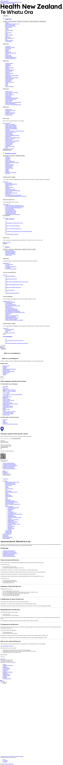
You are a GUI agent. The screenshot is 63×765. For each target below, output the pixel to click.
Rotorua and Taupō (9, 165)
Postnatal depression (9, 134)
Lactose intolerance (11, 522)
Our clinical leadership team (10, 266)
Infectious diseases (9, 34)
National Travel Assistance (10, 213)
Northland (7, 163)
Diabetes (7, 29)
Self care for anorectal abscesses (9, 468)
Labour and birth (8, 133)
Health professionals (18, 2)
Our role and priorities (9, 250)
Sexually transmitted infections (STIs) (12, 504)
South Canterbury (8, 166)
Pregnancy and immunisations (11, 128)
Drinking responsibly (9, 73)
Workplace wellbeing (9, 86)
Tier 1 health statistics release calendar (12, 305)
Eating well (7, 74)
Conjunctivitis (8, 51)
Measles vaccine (8, 91)
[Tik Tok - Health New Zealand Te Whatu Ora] (1, 753)
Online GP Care (6, 242)
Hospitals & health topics (5, 2)
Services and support (7, 678)
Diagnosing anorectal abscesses (9, 466)
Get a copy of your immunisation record (13, 104)
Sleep (6, 85)
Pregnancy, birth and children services (12, 137)
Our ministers (8, 267)
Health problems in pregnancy (11, 127)
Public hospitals (8, 182)
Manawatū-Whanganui (9, 161)
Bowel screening (8, 93)
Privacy (4, 759)
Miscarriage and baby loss (10, 132)
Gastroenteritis (10, 515)
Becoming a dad (8, 139)
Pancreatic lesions (11, 526)
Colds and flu (8, 46)
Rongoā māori (8, 55)
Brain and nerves (8, 27)
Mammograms (8, 65)
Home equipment (8, 56)
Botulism (9, 510)
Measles (7, 50)
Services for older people (10, 189)
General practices (8, 185)
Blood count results (9, 63)
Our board (7, 265)
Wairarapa (7, 171)
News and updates (6, 668)
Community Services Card (10, 212)
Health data (24, 249)
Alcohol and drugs (9, 143)
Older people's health (9, 38)
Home (4, 470)
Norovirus (10, 525)
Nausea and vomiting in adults (14, 524)
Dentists (7, 186)
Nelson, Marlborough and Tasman (12, 162)
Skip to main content (4, 1)
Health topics (5, 15)
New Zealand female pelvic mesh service (13, 195)
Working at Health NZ (9, 329)
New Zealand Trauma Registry (11, 309)
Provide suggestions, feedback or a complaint (14, 320)
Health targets (6, 263)
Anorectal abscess (11, 508)
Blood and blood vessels (10, 24)
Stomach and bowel (9, 40)
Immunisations (25, 21)
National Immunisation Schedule (11, 97)
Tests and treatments (12, 21)
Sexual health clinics (9, 187)
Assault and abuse (8, 144)
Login (3, 347)
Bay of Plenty (8, 158)
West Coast (7, 173)
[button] (2, 656)
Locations (5, 676)
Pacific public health (9, 78)
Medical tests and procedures (11, 57)
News (4, 275)
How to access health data (10, 304)
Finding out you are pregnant (11, 125)
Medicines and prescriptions (10, 52)
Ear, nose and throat (9, 30)
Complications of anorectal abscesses (10, 465)
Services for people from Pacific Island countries (14, 206)
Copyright (5, 761)
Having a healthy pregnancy (10, 126)
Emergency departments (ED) (11, 184)
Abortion (7, 66)
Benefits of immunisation (10, 103)
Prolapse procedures (9, 67)
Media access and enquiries (10, 316)
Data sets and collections (10, 302)
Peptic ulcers (10, 527)
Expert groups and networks (10, 268)
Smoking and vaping (9, 82)
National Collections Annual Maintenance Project (15, 312)
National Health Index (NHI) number (12, 214)
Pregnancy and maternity (33, 21)
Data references (8, 313)
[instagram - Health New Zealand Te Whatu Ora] (1, 686)
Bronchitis (7, 49)
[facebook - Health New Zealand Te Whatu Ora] (1, 684)
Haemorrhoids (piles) (12, 516)
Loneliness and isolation (10, 146)
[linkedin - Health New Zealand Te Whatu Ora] (1, 688)
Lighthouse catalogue (9, 307)
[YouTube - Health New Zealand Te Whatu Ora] (1, 751)
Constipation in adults (12, 512)
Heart (6, 33)
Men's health (7, 37)
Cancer (6, 28)
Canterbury (7, 159)
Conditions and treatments (8, 665)
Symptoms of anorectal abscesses (9, 464)
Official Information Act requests (11, 317)
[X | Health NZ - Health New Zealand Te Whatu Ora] (1, 755)
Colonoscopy (8, 64)
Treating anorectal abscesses (8, 467)
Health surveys (8, 306)
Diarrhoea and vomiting (10, 47)
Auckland (7, 156)
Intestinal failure (11, 520)
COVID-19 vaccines (9, 113)
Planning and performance (10, 253)
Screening (7, 129)
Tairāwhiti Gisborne (9, 168)
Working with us (8, 255)
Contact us (29, 249)
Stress (6, 147)
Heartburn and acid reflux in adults (14, 517)
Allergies (7, 22)
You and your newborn (9, 138)
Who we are (11, 249)
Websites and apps (6, 675)
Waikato (7, 170)
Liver (6, 497)
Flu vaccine (7, 111)
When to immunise (9, 100)
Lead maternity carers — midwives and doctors (14, 130)
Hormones (7, 494)
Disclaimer (5, 677)
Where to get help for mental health (12, 140)
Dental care (7, 72)
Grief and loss (8, 145)
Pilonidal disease (11, 528)
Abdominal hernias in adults (13, 507)
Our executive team (9, 264)
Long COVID (8, 48)
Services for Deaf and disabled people (12, 190)
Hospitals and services (7, 150)
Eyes (6, 31)
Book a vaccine (8, 101)
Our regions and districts (10, 252)
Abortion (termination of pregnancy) (12, 135)
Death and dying (8, 532)
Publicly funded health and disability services (14, 205)
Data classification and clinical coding (12, 311)
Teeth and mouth (8, 530)
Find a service (12, 155)
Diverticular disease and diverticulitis (15, 514)
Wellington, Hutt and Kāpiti (10, 172)
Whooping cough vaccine (10, 110)
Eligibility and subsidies (20, 155)
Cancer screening (8, 71)
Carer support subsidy (9, 208)
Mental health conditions (10, 500)
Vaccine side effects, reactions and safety (13, 102)
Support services (8, 191)
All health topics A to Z (7, 148)
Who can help (6, 204)
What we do (5, 249)
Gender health (8, 76)
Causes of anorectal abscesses (8, 463)
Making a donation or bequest (11, 318)
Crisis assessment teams (10, 141)
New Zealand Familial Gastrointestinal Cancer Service (16, 196)
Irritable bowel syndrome (13, 521)
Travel (6, 84)
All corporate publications (10, 276)
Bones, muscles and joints (10, 26)
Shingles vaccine (8, 114)
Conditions (5, 21)
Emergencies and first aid (10, 58)
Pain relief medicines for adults (6, 645)
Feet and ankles (8, 32)
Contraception (8, 95)
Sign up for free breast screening (11, 92)
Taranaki (7, 169)
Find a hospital (6, 155)
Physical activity (8, 79)
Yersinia (9, 529)
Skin (6, 39)
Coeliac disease (11, 511)
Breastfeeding (8, 136)
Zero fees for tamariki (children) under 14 (13, 207)
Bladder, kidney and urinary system (12, 23)
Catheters (7, 68)
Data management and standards (11, 310)
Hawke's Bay (8, 160)
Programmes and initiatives (10, 251)
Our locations (8, 330)
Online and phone (6, 215)
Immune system (8, 495)
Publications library (17, 249)
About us (5, 243)
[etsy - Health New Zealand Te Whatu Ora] (31, 750)
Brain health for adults (9, 69)
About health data (8, 303)
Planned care (7, 193)
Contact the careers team (10, 332)
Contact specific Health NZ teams (12, 315)
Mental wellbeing (42, 21)
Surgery (6, 54)
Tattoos (6, 83)
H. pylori (9, 518)
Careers (12, 2)
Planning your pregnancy (10, 124)
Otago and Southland (9, 164)
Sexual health (8, 80)
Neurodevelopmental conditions (11, 501)
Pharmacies (7, 188)
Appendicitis (10, 509)
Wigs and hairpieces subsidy (10, 211)
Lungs (6, 35)
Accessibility (5, 760)
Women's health (8, 41)
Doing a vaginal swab (9, 94)
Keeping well (19, 21)
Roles (6, 331)
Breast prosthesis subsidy (10, 209)
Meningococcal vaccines (10, 112)
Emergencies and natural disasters (11, 75)
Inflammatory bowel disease (13, 519)
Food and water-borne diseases (11, 492)
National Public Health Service (11, 192)
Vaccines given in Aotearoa (10, 99)
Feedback (5, 181)
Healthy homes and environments (11, 77)
